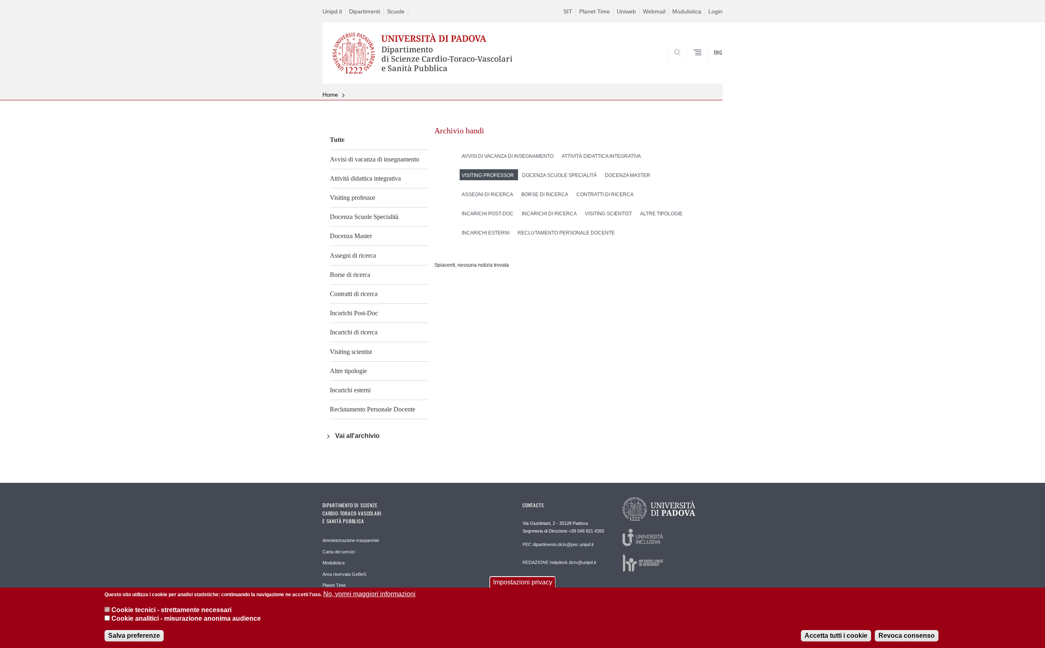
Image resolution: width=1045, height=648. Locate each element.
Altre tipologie (348, 370)
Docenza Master (351, 235)
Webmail (654, 11)
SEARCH (708, 63)
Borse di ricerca (350, 274)
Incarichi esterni (350, 390)
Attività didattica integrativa (365, 178)
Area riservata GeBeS (344, 574)
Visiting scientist (351, 351)
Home (330, 94)
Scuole (396, 11)
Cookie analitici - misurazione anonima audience (186, 618)
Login (715, 11)
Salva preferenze (134, 635)
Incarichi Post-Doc (354, 313)
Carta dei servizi (338, 551)
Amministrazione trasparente (350, 540)
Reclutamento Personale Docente (372, 409)
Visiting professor (352, 197)
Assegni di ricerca (353, 255)
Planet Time (594, 11)
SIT (567, 11)
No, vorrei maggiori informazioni (369, 593)
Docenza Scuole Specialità (364, 216)
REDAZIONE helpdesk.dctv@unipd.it (559, 562)
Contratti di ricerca (354, 293)
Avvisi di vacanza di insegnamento (374, 159)
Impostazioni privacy (522, 582)
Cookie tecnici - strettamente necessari (171, 609)
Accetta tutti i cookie (836, 635)
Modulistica (686, 11)
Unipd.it (332, 11)
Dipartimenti (364, 11)
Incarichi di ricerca (354, 332)
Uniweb (626, 11)
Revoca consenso (906, 635)
